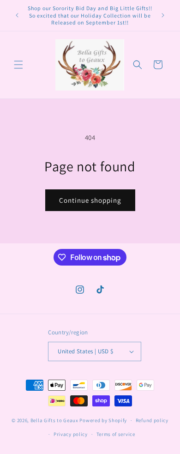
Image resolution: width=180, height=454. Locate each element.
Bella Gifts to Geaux (55, 420)
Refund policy (152, 420)
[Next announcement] (163, 15)
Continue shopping (90, 200)
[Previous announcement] (17, 15)
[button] (18, 64)
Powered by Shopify (103, 420)
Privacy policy (71, 434)
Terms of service (115, 434)
